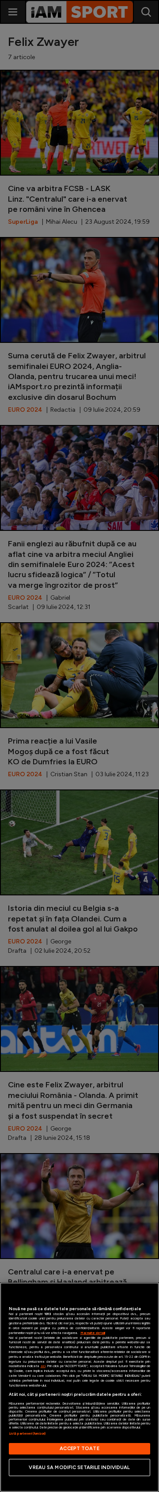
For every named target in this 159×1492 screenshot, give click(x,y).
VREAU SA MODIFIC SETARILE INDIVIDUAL (79, 1467)
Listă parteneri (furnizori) (27, 1434)
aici (43, 1366)
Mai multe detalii (92, 1333)
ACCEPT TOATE (79, 1448)
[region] (79, 1387)
